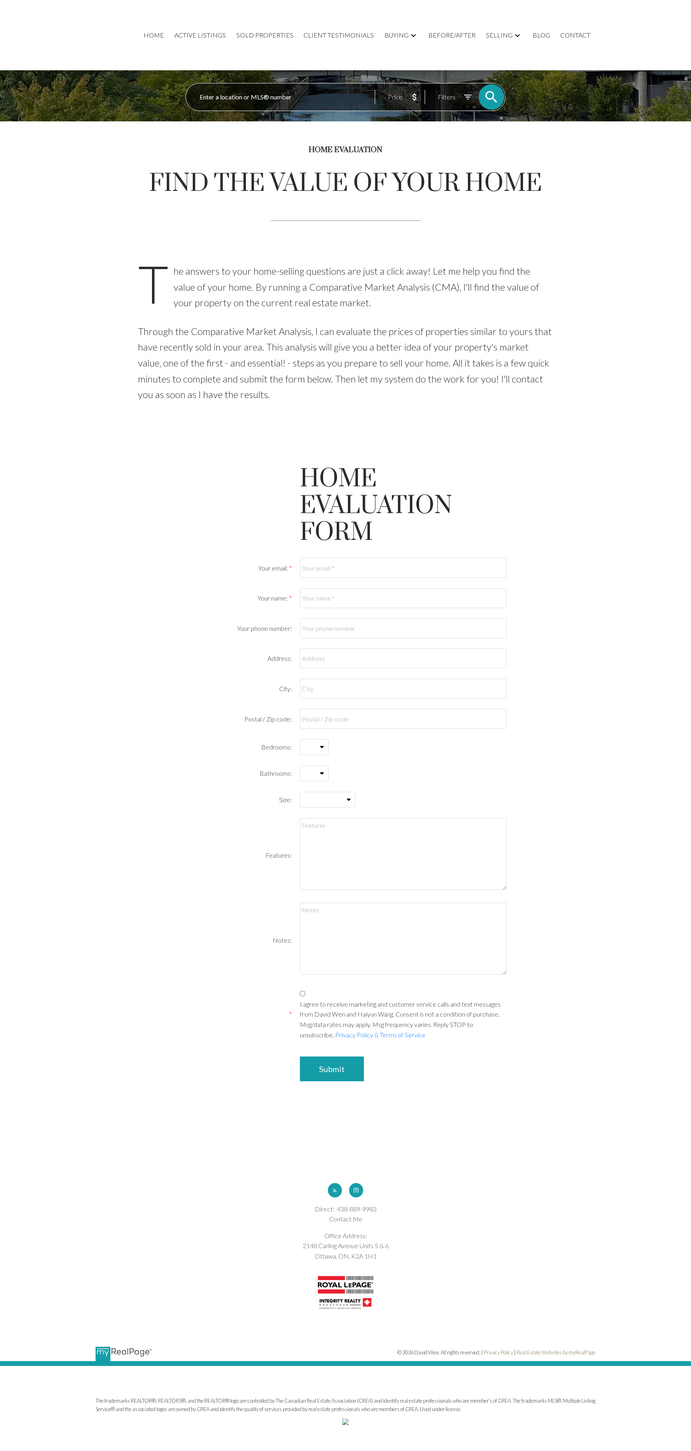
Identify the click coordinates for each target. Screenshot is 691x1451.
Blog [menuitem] (541, 35)
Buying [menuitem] (396, 35)
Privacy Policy (498, 1352)
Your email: (273, 568)
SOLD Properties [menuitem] (265, 35)
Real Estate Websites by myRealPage (556, 1352)
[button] (335, 1190)
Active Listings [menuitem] (200, 35)
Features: (279, 855)
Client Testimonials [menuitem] (339, 35)
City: (285, 688)
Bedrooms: (276, 747)
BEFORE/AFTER (451, 35)
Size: (285, 799)
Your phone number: (264, 628)
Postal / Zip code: (268, 719)
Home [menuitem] (154, 35)
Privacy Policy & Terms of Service (380, 1035)
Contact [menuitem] (575, 35)
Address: (280, 658)
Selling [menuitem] (499, 35)
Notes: (282, 940)
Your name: (273, 598)
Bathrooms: (276, 773)
